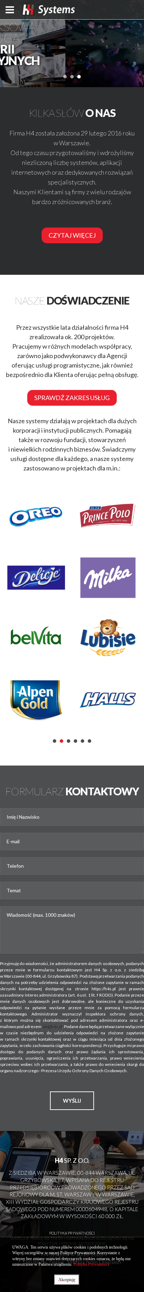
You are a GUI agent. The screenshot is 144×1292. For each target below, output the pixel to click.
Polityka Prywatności (91, 1264)
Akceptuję (66, 1279)
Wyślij (72, 1100)
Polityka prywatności (72, 1233)
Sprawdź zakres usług (72, 397)
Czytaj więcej (72, 235)
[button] (65, 76)
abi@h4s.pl (52, 1026)
